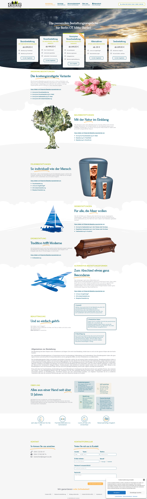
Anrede (76, 452)
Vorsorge (103, 461)
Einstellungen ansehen (135, 492)
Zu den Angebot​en (119, 58)
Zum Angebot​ (73, 63)
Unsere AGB (48, 494)
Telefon (102, 452)
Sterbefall (110, 461)
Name (85, 452)
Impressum (135, 496)
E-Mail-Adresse (79, 458)
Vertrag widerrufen (74, 494)
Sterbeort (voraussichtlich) (82, 465)
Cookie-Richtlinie (118, 496)
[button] (144, 480)
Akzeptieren (117, 492)
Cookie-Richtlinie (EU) (87, 494)
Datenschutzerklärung (127, 496)
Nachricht (77, 472)
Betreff (102, 459)
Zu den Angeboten (27, 58)
